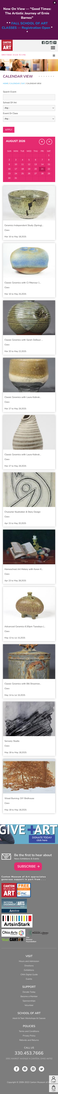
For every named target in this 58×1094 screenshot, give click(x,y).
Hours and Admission (29, 961)
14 (42, 164)
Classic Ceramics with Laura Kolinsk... (22, 397)
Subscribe (26, 866)
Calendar (15, 83)
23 (9, 173)
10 (16, 164)
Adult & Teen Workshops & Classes (29, 1018)
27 (35, 173)
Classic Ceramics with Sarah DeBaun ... (23, 339)
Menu (51, 48)
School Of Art (10, 102)
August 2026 (15, 141)
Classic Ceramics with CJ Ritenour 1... (22, 282)
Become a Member (29, 996)
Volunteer (29, 1005)
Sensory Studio (11, 741)
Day (23, 83)
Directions (29, 965)
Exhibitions (29, 970)
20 (35, 169)
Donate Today (42, 837)
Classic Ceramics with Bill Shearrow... (22, 683)
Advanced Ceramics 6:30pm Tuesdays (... (24, 626)
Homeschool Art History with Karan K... (23, 569)
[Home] (7, 45)
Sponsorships (29, 1000)
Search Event (9, 91)
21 (42, 169)
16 (9, 169)
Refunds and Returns (29, 1040)
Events (29, 979)
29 (49, 173)
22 (49, 169)
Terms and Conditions (29, 1031)
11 (22, 164)
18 (22, 169)
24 (16, 173)
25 (22, 173)
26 (29, 173)
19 (29, 169)
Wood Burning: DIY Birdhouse (19, 798)
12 (29, 164)
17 (16, 169)
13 (35, 164)
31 (16, 178)
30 (9, 178)
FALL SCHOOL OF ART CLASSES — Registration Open (26, 25)
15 (49, 164)
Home (5, 83)
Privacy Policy (29, 1035)
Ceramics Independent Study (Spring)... (23, 225)
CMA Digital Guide (29, 974)
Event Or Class (10, 113)
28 (42, 173)
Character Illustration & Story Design (22, 511)
